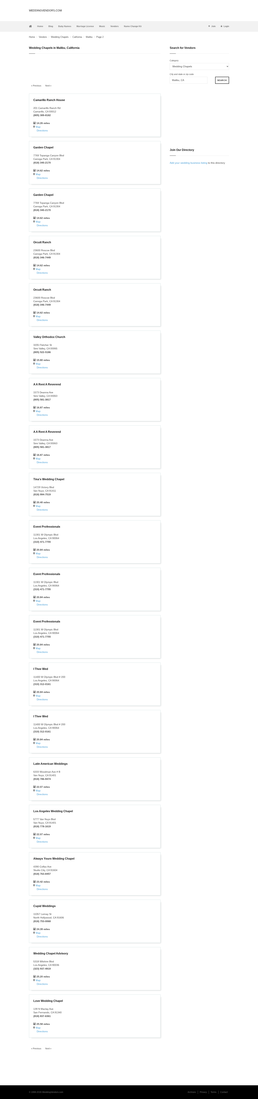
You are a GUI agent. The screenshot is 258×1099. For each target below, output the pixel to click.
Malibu (89, 37)
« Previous (36, 85)
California (77, 37)
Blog (50, 26)
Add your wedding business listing (188, 162)
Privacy (203, 1092)
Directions (42, 130)
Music (102, 26)
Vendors (114, 26)
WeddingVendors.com (45, 10)
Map (38, 126)
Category (174, 60)
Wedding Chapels (60, 37)
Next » (48, 85)
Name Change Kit (132, 26)
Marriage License (85, 26)
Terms (213, 1092)
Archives (192, 1092)
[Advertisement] (95, 67)
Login (226, 26)
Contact (224, 1092)
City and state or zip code (182, 74)
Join (213, 26)
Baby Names (64, 26)
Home (40, 26)
